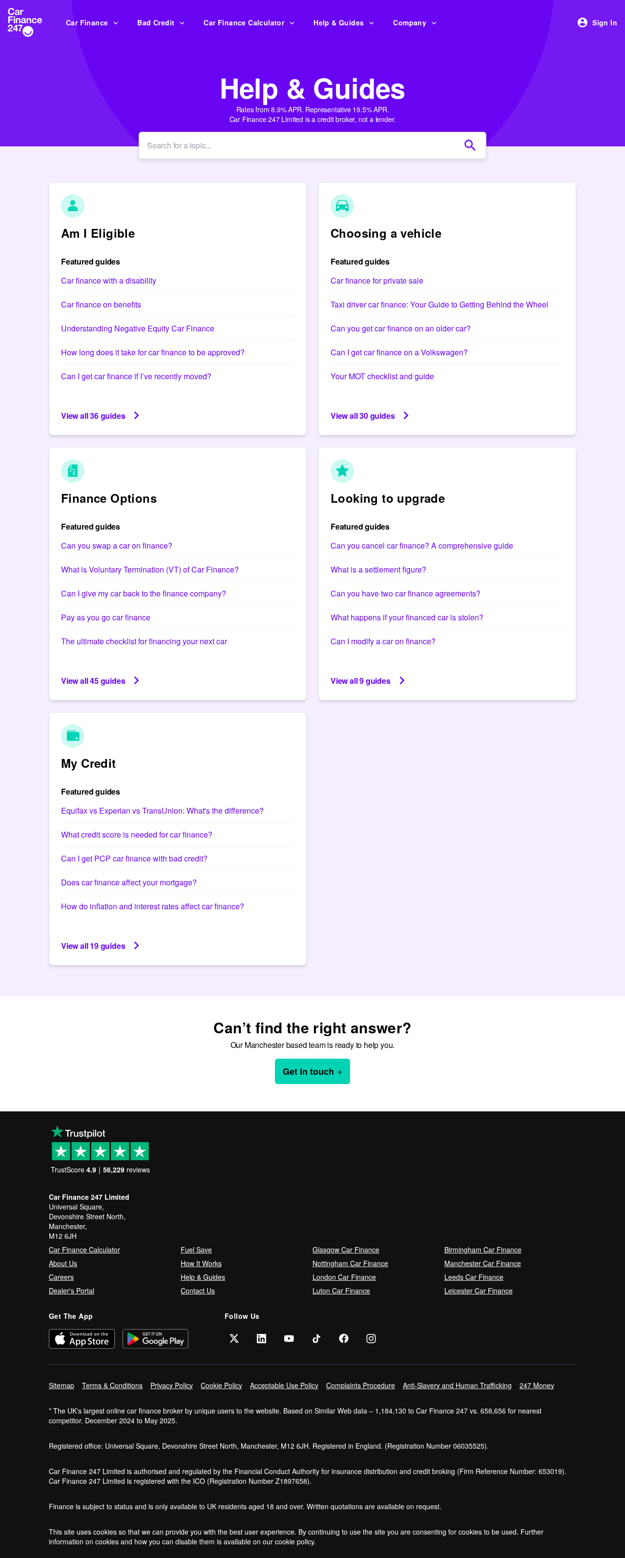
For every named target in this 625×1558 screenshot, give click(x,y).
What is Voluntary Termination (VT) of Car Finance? (150, 569)
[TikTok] (316, 1338)
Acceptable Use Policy (284, 1385)
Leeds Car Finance (473, 1277)
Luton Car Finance (341, 1290)
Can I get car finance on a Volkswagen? (399, 352)
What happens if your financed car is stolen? (407, 617)
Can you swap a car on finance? (116, 545)
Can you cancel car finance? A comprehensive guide (422, 545)
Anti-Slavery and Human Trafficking (457, 1385)
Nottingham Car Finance (350, 1263)
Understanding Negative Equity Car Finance (137, 328)
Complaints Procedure (360, 1385)
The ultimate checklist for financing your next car (144, 641)
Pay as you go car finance (105, 617)
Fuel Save (196, 1249)
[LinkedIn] (261, 1338)
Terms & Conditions (112, 1385)
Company (409, 22)
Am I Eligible (98, 233)
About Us (63, 1263)
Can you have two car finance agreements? (405, 593)
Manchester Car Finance (482, 1263)
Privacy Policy (171, 1385)
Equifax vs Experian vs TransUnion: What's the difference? (162, 810)
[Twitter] (234, 1338)
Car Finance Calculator (244, 22)
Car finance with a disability (108, 280)
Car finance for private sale (377, 280)
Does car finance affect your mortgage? (129, 882)
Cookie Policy (221, 1385)
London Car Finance (344, 1277)
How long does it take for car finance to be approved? (153, 352)
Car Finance (87, 22)
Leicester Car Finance (478, 1290)
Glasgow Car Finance (345, 1249)
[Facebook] (344, 1338)
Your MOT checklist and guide (382, 376)
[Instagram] (371, 1338)
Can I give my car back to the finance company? (143, 593)
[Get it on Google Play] (155, 1339)
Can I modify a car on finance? (383, 641)
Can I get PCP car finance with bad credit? (134, 858)
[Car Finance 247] (33, 22)
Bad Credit (155, 22)
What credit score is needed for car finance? (136, 834)
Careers (61, 1277)
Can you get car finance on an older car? (401, 328)
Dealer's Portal (71, 1290)
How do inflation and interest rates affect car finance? (152, 906)
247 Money (537, 1385)
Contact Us (198, 1290)
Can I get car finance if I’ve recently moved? (136, 376)
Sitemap (61, 1385)
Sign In (604, 22)
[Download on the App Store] (82, 1339)
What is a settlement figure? (378, 569)
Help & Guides (338, 22)
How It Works (201, 1263)
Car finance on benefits (101, 304)
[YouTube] (289, 1338)
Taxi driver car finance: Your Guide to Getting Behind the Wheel (439, 304)
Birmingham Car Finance (482, 1249)
